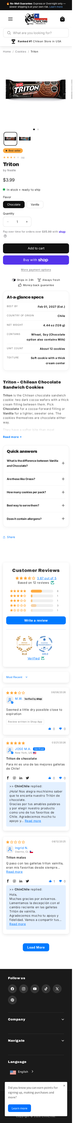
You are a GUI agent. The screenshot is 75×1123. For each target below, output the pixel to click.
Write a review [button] (36, 620)
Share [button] (11, 537)
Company (16, 1019)
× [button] (64, 1085)
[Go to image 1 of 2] (34, 129)
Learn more (56, 6)
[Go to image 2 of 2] (38, 129)
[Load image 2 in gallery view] (24, 138)
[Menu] (10, 19)
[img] (15, 693)
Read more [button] (33, 821)
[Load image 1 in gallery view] (10, 138)
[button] (62, 19)
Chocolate (13, 204)
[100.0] (44, 644)
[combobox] (39, 32)
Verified (34, 658)
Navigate (16, 1040)
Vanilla (35, 204)
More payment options (36, 269)
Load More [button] (36, 947)
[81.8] (24, 644)
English (23, 1071)
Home (7, 51)
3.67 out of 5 (46, 578)
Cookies (20, 51)
